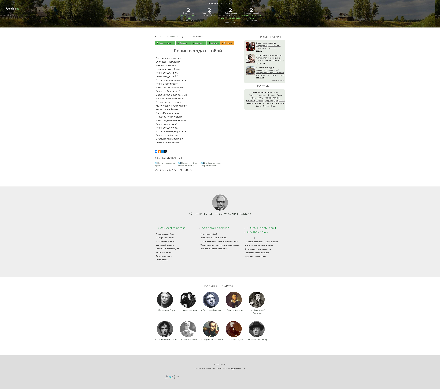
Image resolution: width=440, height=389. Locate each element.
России (266, 103)
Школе (273, 106)
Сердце (273, 103)
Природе (269, 101)
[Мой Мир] (162, 151)
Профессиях (279, 101)
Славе (281, 103)
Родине (258, 103)
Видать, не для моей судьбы (230, 19)
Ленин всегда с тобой (188, 16)
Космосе (271, 95)
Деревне (262, 92)
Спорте (258, 106)
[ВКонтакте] (156, 151)
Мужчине (268, 98)
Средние (183, 43)
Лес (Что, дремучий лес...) (251, 16)
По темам (228, 43)
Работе (250, 103)
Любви (279, 95)
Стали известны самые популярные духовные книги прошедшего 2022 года (268, 45)
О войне (253, 92)
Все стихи (214, 43)
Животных (261, 95)
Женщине (252, 95)
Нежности (250, 101)
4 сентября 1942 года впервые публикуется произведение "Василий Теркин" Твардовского (270, 58)
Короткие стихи (165, 43)
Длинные (198, 43)
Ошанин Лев (174, 37)
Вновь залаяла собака (171, 228)
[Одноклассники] (159, 151)
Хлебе (266, 106)
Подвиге (259, 101)
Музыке (276, 98)
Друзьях (276, 92)
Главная (160, 37)
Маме (252, 98)
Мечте (259, 98)
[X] (165, 151)
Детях (269, 92)
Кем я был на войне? (215, 228)
